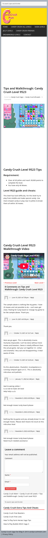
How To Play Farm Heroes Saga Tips (17, 520)
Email (7, 482)
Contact (27, 35)
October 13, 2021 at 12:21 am (23, 333)
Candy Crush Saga (17, 97)
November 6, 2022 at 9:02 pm (24, 412)
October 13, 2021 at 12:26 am (23, 360)
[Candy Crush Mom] (24, 16)
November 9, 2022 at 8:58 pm (24, 398)
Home (5, 27)
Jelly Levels (8, 31)
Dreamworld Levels (11, 35)
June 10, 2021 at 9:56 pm (20, 319)
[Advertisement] (24, 63)
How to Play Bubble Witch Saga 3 (16, 524)
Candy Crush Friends (25, 31)
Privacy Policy (8, 534)
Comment (8, 458)
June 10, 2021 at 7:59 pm (20, 298)
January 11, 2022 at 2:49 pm (25, 379)
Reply (32, 298)
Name (7, 475)
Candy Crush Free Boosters (14, 513)
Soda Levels (40, 27)
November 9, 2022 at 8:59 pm (24, 431)
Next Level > (40, 283)
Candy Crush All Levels (21, 27)
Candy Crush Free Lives (12, 517)
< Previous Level (10, 283)
